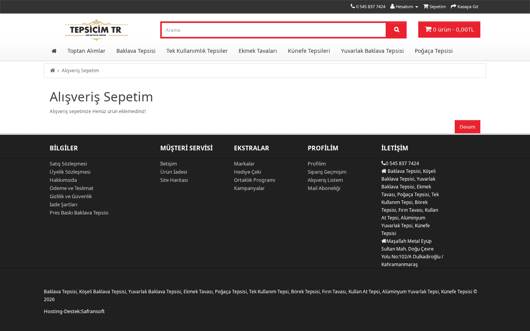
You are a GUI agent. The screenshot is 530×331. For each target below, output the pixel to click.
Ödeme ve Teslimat (72, 188)
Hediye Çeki (247, 171)
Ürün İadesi (173, 171)
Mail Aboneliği (324, 188)
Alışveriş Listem (325, 179)
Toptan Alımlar (87, 50)
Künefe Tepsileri (309, 50)
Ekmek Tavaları (258, 50)
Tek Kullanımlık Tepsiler (197, 50)
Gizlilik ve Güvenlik (71, 196)
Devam (467, 127)
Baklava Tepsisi (136, 50)
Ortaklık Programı (254, 179)
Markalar (244, 163)
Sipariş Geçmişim (327, 171)
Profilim (317, 163)
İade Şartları (63, 204)
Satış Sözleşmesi (68, 163)
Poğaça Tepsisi (434, 50)
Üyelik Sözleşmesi (70, 171)
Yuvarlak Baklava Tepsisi (372, 50)
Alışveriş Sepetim (80, 70)
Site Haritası (174, 179)
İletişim (168, 163)
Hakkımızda (63, 179)
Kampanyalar (249, 188)
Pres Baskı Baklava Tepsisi (79, 212)
